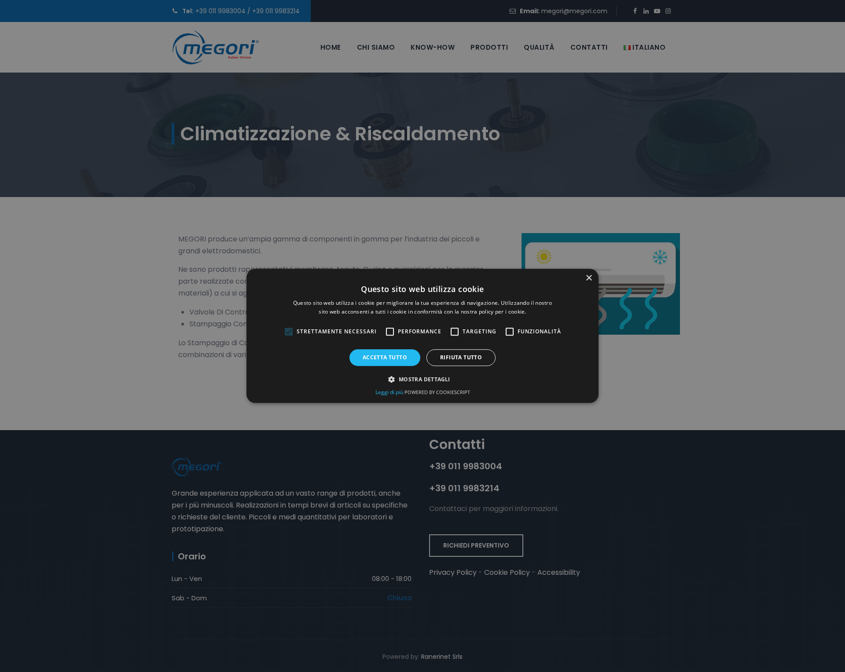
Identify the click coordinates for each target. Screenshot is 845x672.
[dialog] (422, 336)
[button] (422, 379)
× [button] (588, 278)
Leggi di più (389, 392)
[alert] (422, 336)
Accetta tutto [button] (385, 357)
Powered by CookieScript (437, 392)
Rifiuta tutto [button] (461, 357)
